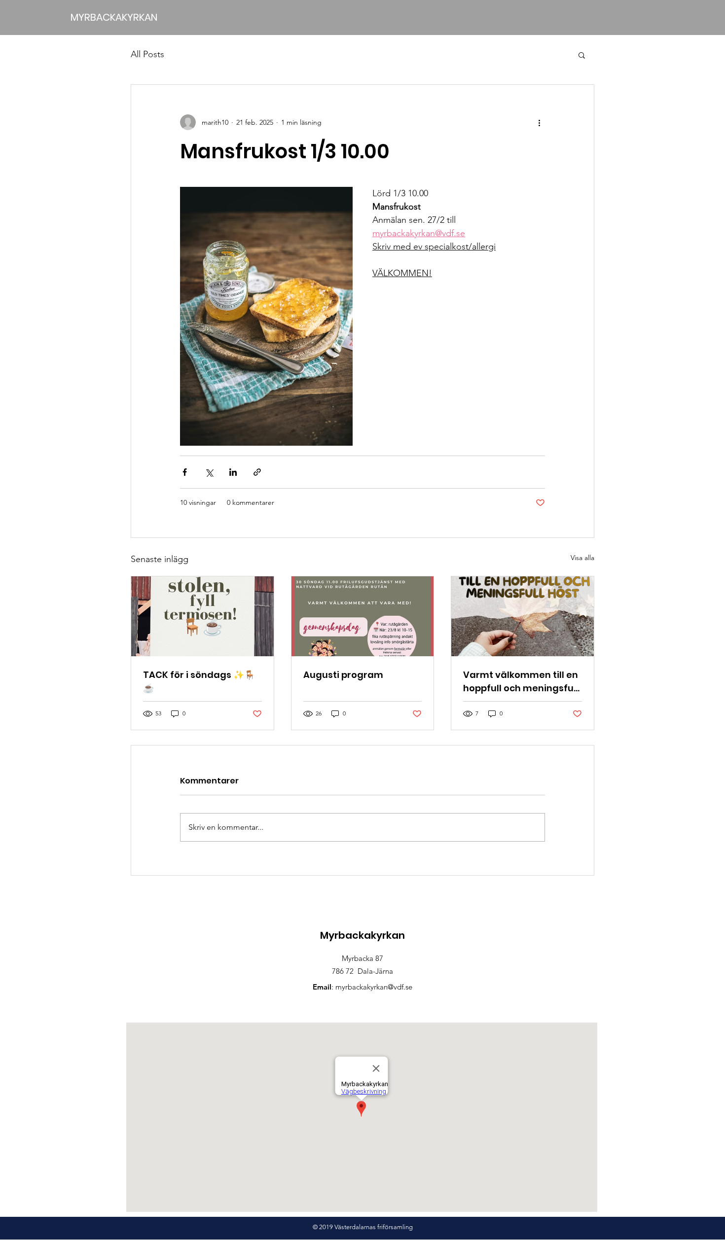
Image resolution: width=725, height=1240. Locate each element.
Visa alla (582, 557)
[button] (581, 55)
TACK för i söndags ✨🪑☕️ (199, 681)
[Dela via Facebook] (184, 472)
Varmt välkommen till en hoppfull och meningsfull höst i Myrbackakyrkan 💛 (522, 682)
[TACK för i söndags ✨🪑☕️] (202, 616)
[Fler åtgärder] (539, 122)
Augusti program (343, 675)
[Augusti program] (362, 616)
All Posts (147, 54)
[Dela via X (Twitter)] (209, 472)
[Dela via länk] (257, 472)
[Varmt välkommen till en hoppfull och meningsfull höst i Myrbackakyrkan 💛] (522, 616)
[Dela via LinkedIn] (233, 472)
